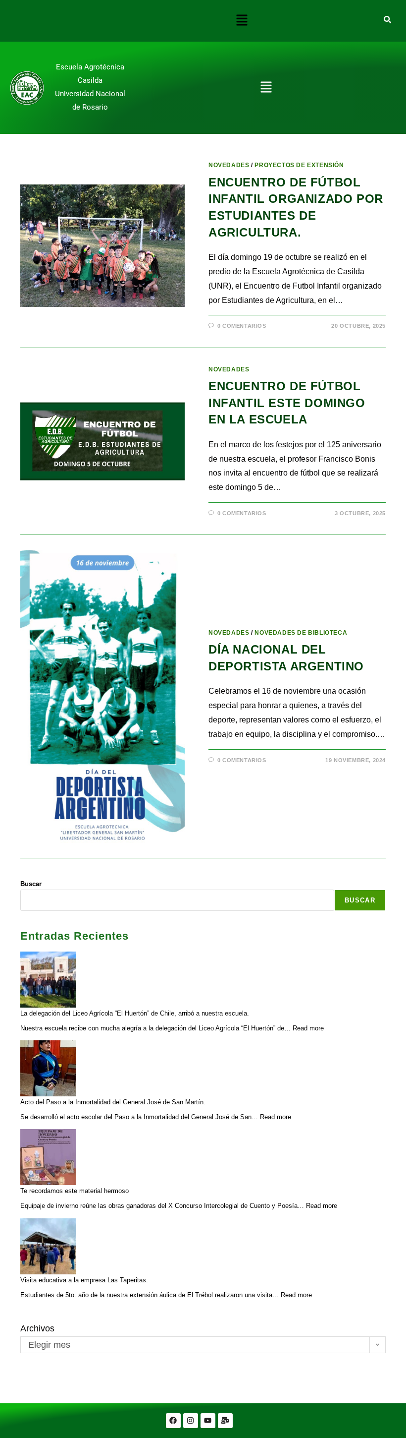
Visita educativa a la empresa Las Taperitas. (84, 1280)
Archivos (37, 1328)
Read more (308, 1028)
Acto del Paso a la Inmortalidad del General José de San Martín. (112, 1102)
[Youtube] (208, 1420)
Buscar (31, 884)
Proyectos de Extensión (299, 165)
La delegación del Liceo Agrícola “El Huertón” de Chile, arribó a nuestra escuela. (134, 1013)
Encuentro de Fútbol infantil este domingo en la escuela (286, 402)
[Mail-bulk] (225, 1420)
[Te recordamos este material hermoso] (48, 1157)
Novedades (228, 165)
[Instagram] (190, 1420)
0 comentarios (241, 326)
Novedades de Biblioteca (300, 632)
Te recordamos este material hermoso (74, 1191)
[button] (242, 21)
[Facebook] (173, 1420)
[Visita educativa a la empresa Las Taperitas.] (48, 1246)
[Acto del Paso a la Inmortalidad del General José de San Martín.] (48, 1068)
